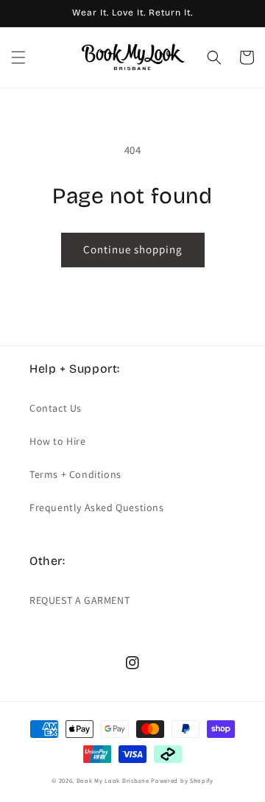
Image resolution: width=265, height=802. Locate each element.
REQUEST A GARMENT (79, 600)
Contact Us (55, 408)
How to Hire (57, 441)
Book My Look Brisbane (113, 780)
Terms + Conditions (75, 474)
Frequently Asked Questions (96, 507)
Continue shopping (133, 249)
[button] (18, 57)
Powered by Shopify (182, 780)
